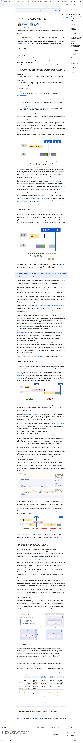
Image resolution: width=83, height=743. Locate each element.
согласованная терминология (23, 43)
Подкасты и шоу (55, 734)
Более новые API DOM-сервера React (55, 325)
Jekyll (61, 267)
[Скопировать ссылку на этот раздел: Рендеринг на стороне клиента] (38, 361)
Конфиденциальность (15, 740)
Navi (55, 286)
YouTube (68, 730)
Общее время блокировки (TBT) (24, 106)
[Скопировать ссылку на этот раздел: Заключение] (26, 660)
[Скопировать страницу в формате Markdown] (49, 18)
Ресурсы (17, 1)
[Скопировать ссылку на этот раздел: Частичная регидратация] (32, 578)
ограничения (51, 651)
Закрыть (68, 17)
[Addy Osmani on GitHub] (24, 25)
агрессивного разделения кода (30, 414)
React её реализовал (46, 559)
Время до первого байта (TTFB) (24, 91)
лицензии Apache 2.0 (20, 718)
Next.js (20, 200)
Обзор (22, 1)
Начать (76, 17)
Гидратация (19, 436)
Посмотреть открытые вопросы (42, 730)
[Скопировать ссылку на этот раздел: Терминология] (27, 48)
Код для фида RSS (70, 735)
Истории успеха (55, 732)
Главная (18, 14)
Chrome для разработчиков (57, 729)
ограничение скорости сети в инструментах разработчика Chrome (49, 305)
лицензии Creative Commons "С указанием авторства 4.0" (50, 717)
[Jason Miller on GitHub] (36, 25)
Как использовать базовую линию (41, 1)
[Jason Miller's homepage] (38, 25)
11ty (58, 267)
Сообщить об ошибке (41, 729)
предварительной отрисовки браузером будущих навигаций (32, 72)
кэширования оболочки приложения (57, 423)
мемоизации (57, 332)
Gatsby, (62, 264)
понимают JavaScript (33, 651)
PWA (26, 354)
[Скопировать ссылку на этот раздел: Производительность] (30, 88)
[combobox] (63, 1)
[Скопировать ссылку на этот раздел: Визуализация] (26, 55)
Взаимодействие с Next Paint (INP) (25, 100)
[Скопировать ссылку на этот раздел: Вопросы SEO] (27, 645)
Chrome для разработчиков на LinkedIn (73, 733)
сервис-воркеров (41, 356)
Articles (3, 5)
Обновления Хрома (55, 730)
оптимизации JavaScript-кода (45, 373)
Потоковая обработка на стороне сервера (26, 551)
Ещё (51, 1)
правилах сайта (38, 718)
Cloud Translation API (44, 10)
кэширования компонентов (23, 332)
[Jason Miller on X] (35, 25)
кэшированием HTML (45, 346)
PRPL (54, 378)
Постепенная (60, 537)
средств (51, 174)
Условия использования (5, 740)
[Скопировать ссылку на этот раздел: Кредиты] (24, 705)
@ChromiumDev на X (71, 729)
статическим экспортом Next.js (45, 286)
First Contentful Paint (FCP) (23, 95)
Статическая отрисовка (22, 212)
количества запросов (22, 375)
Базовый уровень (30, 1)
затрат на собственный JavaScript (29, 174)
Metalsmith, (19, 269)
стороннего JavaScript (38, 172)
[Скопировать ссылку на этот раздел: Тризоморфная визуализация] (34, 597)
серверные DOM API (39, 198)
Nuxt (27, 201)
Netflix (18, 186)
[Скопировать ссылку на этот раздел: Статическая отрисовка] (33, 209)
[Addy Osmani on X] (22, 25)
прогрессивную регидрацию (35, 559)
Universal (37, 201)
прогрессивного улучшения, (51, 310)
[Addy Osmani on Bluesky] (26, 25)
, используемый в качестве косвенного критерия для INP (37, 108)
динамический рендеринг (41, 655)
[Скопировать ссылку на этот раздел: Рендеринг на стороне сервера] (38, 113)
